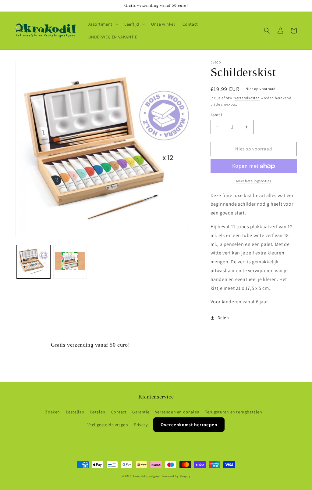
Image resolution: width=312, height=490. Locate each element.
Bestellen (75, 412)
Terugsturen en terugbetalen (233, 412)
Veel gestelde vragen (107, 424)
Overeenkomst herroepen (189, 424)
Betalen (97, 412)
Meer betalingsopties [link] (253, 180)
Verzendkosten (247, 97)
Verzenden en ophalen (177, 412)
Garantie (140, 412)
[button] (103, 24)
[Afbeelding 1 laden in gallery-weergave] (33, 262)
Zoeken (52, 412)
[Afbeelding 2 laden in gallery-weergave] (70, 262)
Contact (119, 412)
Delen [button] (223, 317)
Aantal (216, 114)
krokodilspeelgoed (147, 476)
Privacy (140, 424)
